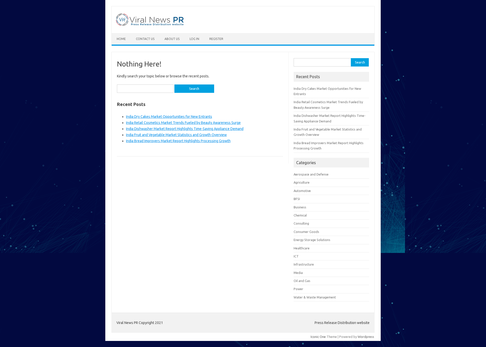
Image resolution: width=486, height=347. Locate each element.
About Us (172, 38)
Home (121, 38)
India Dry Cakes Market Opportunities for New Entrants (169, 117)
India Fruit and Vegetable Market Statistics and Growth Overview (176, 135)
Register (216, 38)
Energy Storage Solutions (312, 240)
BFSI (297, 199)
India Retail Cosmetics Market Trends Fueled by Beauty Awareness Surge (183, 123)
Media (298, 272)
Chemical (300, 215)
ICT (296, 256)
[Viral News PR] (150, 25)
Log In (194, 38)
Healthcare (302, 248)
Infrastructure (304, 264)
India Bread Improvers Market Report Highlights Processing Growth (178, 141)
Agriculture (302, 182)
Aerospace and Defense (311, 174)
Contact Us (145, 38)
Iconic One (318, 336)
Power (298, 289)
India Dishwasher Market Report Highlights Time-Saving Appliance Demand (185, 129)
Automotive (302, 190)
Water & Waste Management (315, 297)
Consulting (301, 223)
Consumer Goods (306, 231)
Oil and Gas (302, 281)
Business (300, 207)
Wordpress (366, 336)
